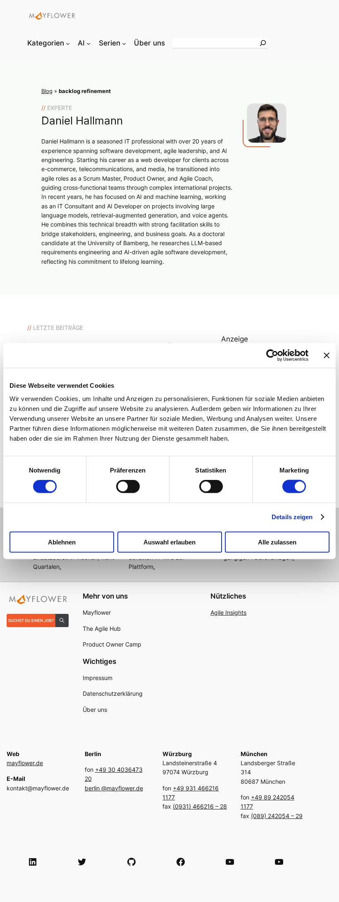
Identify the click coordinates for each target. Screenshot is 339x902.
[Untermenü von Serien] (124, 43)
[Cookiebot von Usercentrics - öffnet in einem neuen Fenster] (272, 355)
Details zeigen (292, 516)
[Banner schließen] (326, 355)
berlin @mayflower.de (114, 788)
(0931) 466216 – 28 (200, 806)
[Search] (263, 43)
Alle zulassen (277, 541)
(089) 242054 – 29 (277, 815)
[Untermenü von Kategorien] (68, 43)
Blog (47, 91)
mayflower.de (25, 762)
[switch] (128, 486)
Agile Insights (228, 612)
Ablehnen (62, 541)
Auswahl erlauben (169, 541)
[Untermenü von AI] (88, 43)
